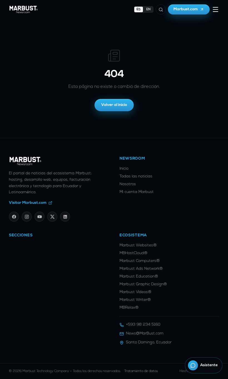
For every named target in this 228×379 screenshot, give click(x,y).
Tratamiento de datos (141, 371)
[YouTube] (39, 217)
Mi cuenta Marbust (137, 192)
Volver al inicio (114, 105)
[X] (52, 217)
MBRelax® (129, 308)
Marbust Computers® (140, 261)
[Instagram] (27, 217)
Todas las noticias (136, 176)
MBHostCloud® (134, 253)
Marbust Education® (139, 276)
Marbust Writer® (135, 300)
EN (148, 9)
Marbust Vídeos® (136, 292)
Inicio (124, 169)
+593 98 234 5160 (143, 325)
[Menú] (215, 9)
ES (139, 9)
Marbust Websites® (138, 245)
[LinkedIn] (65, 217)
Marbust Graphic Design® (143, 284)
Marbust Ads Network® (141, 269)
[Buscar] (161, 9)
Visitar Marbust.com (28, 203)
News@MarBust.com (144, 333)
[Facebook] (14, 217)
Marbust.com (186, 9)
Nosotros (128, 184)
